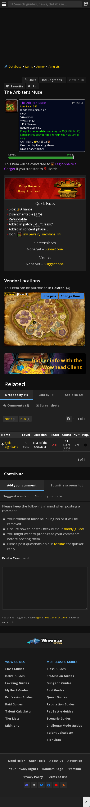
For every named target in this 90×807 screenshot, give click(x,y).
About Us (56, 761)
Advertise (74, 761)
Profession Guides (19, 697)
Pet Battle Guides (60, 711)
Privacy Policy (32, 777)
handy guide (73, 529)
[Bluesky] (41, 785)
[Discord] (27, 785)
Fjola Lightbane (11, 445)
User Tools (37, 761)
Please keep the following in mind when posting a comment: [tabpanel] (43, 564)
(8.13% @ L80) (72, 131)
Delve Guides (15, 676)
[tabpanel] (45, 439)
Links (32, 80)
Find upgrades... (52, 80)
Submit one (54, 249)
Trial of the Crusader (40, 445)
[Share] (86, 4)
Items (29, 66)
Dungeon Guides (59, 683)
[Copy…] (69, 419)
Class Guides (14, 669)
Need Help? (16, 761)
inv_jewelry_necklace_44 (41, 234)
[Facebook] (49, 785)
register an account (56, 617)
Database (15, 66)
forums (60, 544)
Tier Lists (12, 718)
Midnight (12, 725)
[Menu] (4, 4)
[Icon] (11, 105)
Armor (40, 66)
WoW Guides (15, 662)
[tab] (16, 395)
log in (38, 617)
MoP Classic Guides (62, 662)
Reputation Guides (61, 704)
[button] (34, 323)
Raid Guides (14, 704)
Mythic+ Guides (16, 690)
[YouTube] (56, 785)
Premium (74, 769)
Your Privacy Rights (23, 769)
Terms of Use (57, 777)
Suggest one (54, 264)
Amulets (54, 66)
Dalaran (58, 288)
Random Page (52, 769)
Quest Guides (57, 697)
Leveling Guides (17, 683)
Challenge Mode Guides (64, 725)
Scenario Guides (59, 718)
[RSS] (63, 785)
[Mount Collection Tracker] (45, 363)
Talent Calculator (18, 711)
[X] (34, 785)
